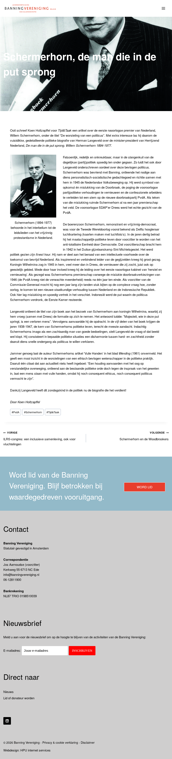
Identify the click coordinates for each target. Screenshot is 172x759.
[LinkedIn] (7, 721)
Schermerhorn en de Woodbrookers (144, 436)
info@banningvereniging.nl (21, 574)
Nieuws (8, 691)
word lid (144, 487)
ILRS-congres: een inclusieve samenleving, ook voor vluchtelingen (39, 438)
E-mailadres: (12, 650)
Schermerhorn (33, 412)
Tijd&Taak (53, 412)
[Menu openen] (163, 8)
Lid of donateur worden (18, 698)
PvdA (15, 412)
